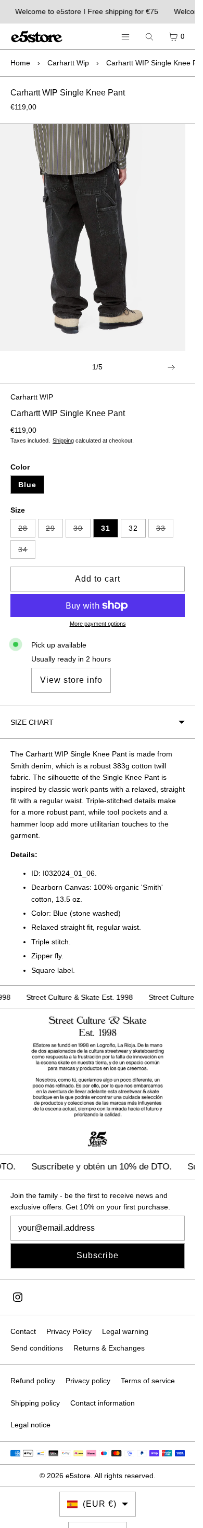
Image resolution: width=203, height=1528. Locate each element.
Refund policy (32, 1380)
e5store (78, 1475)
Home (20, 63)
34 (26, 552)
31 (105, 528)
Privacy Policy (69, 1331)
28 (26, 531)
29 (54, 531)
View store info (71, 680)
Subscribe (98, 1255)
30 (82, 531)
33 (164, 531)
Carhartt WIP (31, 397)
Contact (23, 1331)
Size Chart (32, 722)
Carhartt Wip (68, 63)
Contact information (102, 1403)
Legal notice (30, 1425)
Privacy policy (88, 1380)
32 (133, 528)
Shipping (63, 440)
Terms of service (148, 1380)
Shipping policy (35, 1403)
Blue (27, 484)
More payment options (98, 624)
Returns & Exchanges (109, 1348)
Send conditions (36, 1348)
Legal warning (125, 1331)
